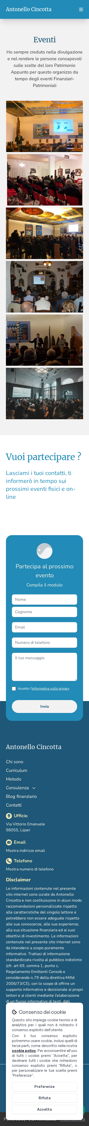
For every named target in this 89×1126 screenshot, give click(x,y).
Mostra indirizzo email (25, 850)
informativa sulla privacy (50, 688)
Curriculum (16, 770)
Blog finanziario (21, 796)
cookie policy (24, 1050)
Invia (44, 706)
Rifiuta (45, 1098)
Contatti (14, 805)
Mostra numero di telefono (30, 869)
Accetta (44, 1109)
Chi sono (14, 762)
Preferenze (44, 1086)
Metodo (13, 779)
